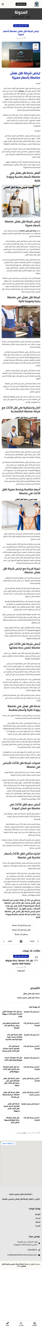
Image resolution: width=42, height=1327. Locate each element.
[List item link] (21, 1243)
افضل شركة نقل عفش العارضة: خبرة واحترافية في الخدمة (10, 1094)
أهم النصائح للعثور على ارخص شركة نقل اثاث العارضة (10, 1025)
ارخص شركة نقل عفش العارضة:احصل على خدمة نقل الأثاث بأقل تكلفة (11, 1082)
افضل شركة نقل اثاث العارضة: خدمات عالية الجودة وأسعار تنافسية (14, 1037)
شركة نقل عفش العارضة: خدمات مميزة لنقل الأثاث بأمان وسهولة (11, 1107)
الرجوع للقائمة (21, 941)
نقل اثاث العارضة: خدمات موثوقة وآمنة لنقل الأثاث (13, 1059)
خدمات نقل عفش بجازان (18, 17)
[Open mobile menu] (3, 4)
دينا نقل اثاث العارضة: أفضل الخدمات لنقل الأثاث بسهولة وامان (12, 1014)
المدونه (38, 1222)
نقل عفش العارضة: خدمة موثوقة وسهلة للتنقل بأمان (11, 1120)
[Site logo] (36, 4)
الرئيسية (28, 17)
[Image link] (21, 1194)
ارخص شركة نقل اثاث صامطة (21, 925)
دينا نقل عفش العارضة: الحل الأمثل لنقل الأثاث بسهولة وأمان (11, 1069)
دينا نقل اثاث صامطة (21, 934)
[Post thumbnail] (32, 1014)
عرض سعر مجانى (21, 4)
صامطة (21, 91)
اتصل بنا (38, 1226)
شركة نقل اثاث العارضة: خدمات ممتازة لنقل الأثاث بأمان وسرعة (10, 1048)
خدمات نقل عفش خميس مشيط (28, 997)
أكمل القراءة (21, 971)
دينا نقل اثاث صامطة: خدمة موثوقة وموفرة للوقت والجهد (21, 962)
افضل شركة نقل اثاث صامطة (21, 930)
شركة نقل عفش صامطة (28, 230)
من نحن (37, 1218)
